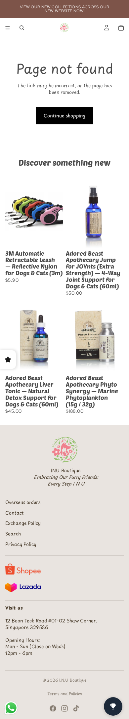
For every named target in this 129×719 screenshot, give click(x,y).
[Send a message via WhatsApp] (11, 708)
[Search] (22, 28)
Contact (14, 512)
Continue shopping (64, 115)
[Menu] (7, 27)
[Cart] (121, 28)
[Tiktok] (76, 708)
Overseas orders (22, 502)
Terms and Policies (64, 694)
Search (13, 533)
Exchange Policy (23, 523)
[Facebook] (53, 708)
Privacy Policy (20, 544)
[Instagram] (64, 708)
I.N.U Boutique (73, 680)
